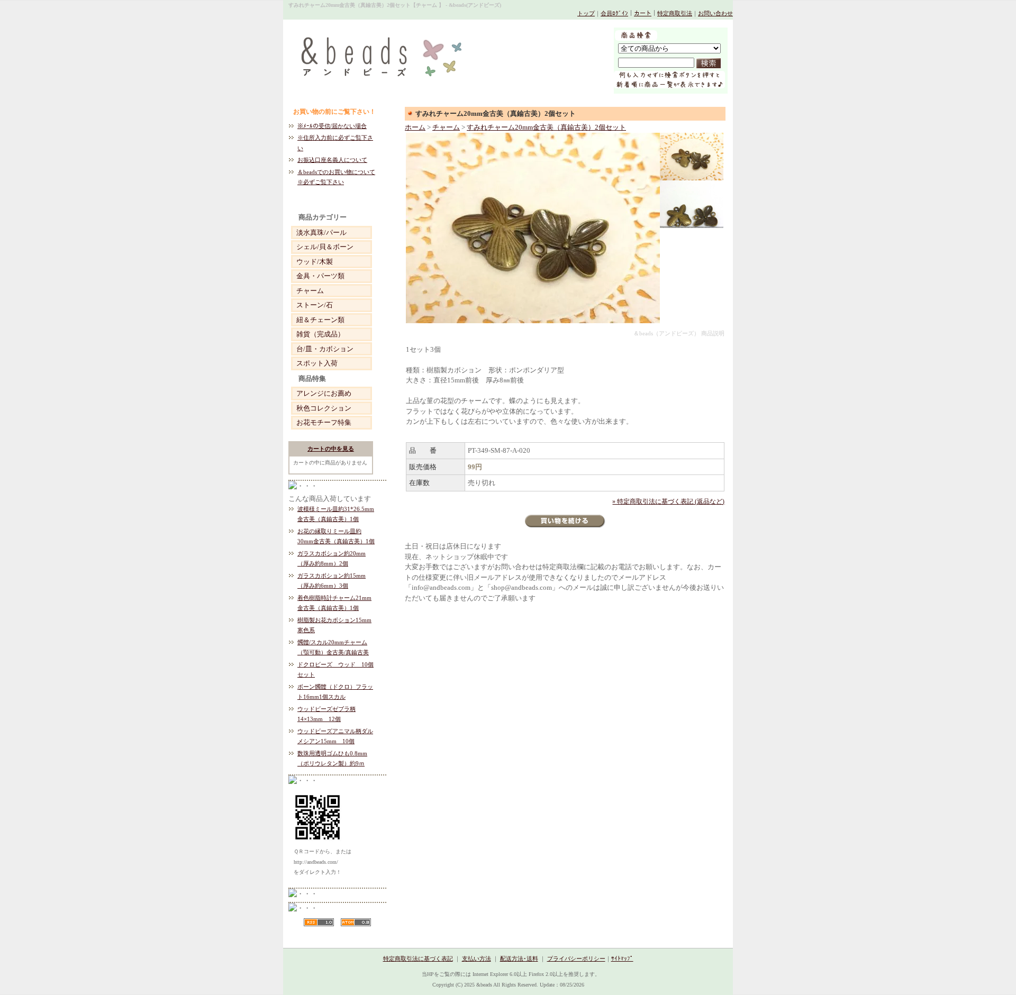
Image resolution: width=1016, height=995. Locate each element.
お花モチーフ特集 (323, 422)
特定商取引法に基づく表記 (418, 958)
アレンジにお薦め (323, 393)
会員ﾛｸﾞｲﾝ (614, 13)
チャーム (310, 291)
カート (642, 13)
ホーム (415, 127)
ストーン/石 (314, 305)
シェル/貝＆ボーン (324, 247)
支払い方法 (476, 958)
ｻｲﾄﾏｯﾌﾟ (622, 958)
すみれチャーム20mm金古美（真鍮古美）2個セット (546, 127)
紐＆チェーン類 (320, 320)
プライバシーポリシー (576, 958)
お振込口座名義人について (332, 160)
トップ (586, 13)
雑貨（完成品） (320, 334)
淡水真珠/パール (321, 232)
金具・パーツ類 (320, 276)
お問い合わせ (715, 13)
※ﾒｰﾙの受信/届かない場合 (332, 126)
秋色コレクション (323, 408)
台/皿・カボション (324, 349)
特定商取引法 (674, 13)
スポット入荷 (317, 363)
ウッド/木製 (314, 262)
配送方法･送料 (519, 958)
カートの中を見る (330, 448)
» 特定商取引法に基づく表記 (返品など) (668, 501)
